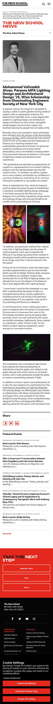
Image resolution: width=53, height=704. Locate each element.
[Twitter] (11, 423)
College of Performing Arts (35, 642)
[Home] (15, 4)
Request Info (26, 568)
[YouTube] (27, 619)
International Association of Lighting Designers (25, 388)
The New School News (18, 12)
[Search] (43, 4)
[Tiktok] (41, 619)
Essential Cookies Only (26, 691)
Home (5, 12)
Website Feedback (10, 635)
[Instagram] (34, 619)
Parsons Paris (31, 651)
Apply (26, 587)
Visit (26, 578)
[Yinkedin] (17, 423)
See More (7, 533)
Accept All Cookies (26, 699)
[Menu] (49, 4)
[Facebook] (5, 423)
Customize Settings (26, 683)
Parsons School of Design (35, 633)
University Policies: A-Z (12, 651)
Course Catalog (9, 642)
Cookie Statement (11, 678)
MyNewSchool (9, 638)
